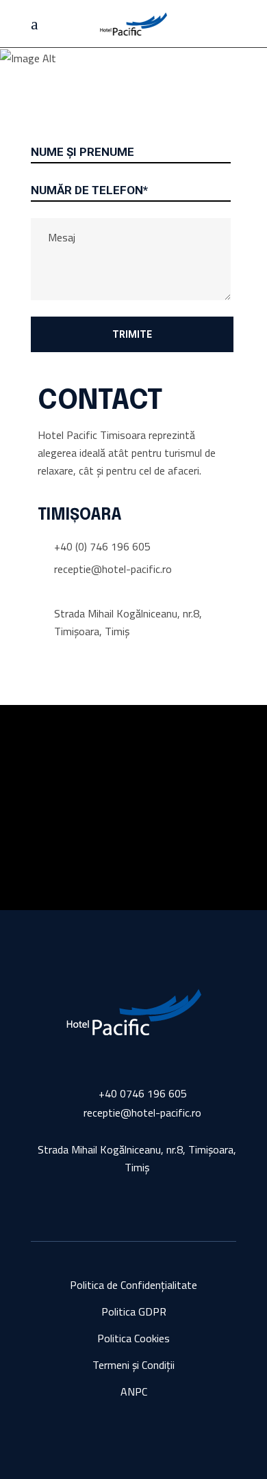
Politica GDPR (133, 1311)
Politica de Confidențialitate (133, 1285)
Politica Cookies (133, 1338)
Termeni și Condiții (133, 1365)
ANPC (133, 1391)
